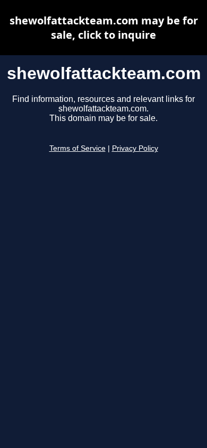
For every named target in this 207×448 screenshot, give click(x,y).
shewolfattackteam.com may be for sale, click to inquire (104, 27)
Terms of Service (77, 148)
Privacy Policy (135, 148)
